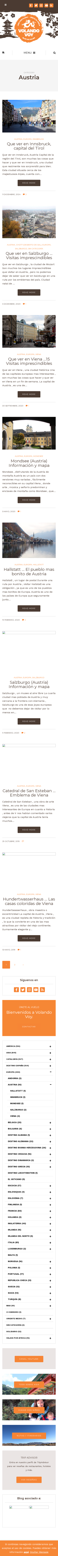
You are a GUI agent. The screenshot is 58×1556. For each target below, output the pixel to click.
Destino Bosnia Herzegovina (27, 1148)
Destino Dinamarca (21, 1160)
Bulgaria (15, 1129)
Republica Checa (19, 1280)
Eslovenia (15, 1198)
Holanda (14, 1217)
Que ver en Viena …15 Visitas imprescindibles (29, 361)
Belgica (14, 1122)
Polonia (14, 1268)
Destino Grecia (19, 1166)
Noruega (15, 1261)
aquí (26, 1552)
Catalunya (14, 1059)
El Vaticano (16, 1179)
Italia (13, 1242)
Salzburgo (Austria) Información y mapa (29, 684)
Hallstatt (38, 565)
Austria (18, 139)
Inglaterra (17, 1223)
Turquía (14, 1299)
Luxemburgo (17, 1249)
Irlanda (14, 1230)
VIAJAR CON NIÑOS (29, 1410)
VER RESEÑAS (29, 1480)
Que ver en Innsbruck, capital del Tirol (29, 146)
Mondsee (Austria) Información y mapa (29, 463)
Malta (13, 1255)
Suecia (14, 1286)
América (13, 1046)
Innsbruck (38, 139)
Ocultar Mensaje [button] (39, 1552)
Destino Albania (19, 1135)
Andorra (14, 1078)
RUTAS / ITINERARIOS (29, 1436)
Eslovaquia (16, 1192)
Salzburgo (21, 249)
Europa (27, 139)
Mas (10, 1306)
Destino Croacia (19, 1154)
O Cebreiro (13, 1312)
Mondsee (38, 456)
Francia (15, 1211)
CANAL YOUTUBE (29, 1359)
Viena (38, 354)
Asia (11, 1053)
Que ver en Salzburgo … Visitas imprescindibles (29, 255)
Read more (29, 183)
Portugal (16, 1274)
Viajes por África (18, 1338)
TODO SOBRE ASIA (29, 1384)
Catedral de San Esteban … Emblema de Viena (29, 793)
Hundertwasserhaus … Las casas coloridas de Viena (29, 901)
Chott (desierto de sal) (28, 245)
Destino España (17, 1066)
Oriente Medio (16, 1319)
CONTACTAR (29, 1027)
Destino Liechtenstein (23, 1173)
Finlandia (15, 1204)
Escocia (14, 1185)
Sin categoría (35, 249)
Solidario (13, 1331)
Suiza (13, 1293)
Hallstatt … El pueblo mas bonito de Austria (29, 571)
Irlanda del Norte (20, 1236)
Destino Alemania (20, 1141)
